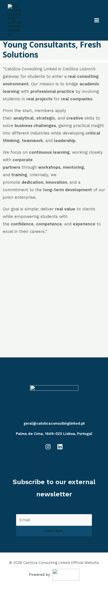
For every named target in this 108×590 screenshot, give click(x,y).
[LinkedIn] (60, 447)
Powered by (39, 574)
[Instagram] (48, 447)
